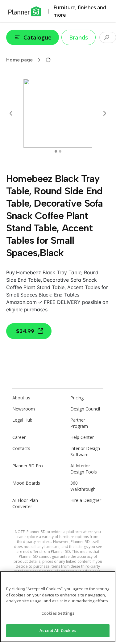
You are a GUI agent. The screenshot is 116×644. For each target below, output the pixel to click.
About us (21, 398)
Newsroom (23, 409)
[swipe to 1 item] (60, 151)
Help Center (82, 437)
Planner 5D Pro (27, 466)
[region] (58, 606)
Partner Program (79, 423)
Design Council (85, 409)
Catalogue (37, 37)
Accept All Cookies (57, 630)
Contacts (21, 448)
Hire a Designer (85, 500)
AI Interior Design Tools (83, 469)
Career (19, 437)
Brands (78, 37)
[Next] (105, 113)
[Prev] (11, 113)
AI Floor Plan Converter (25, 503)
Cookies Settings (57, 613)
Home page (19, 60)
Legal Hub (22, 420)
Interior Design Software (85, 451)
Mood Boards (26, 483)
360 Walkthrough (83, 486)
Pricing (77, 398)
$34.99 (25, 331)
